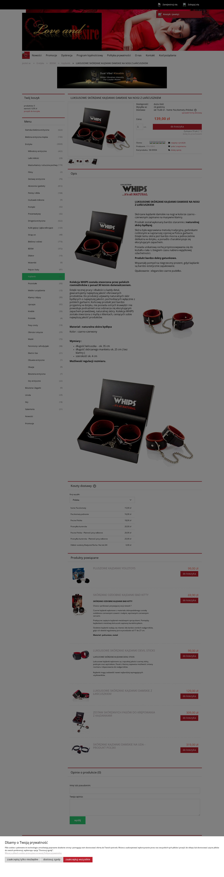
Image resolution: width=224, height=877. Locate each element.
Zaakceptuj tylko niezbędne (22, 859)
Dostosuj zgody (51, 859)
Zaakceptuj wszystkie (78, 859)
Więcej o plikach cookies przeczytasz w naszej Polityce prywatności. (33, 853)
